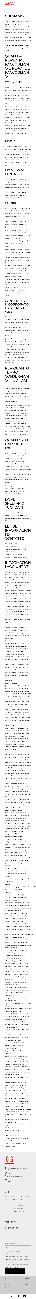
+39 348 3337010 (14, 1176)
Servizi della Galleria (15, 1211)
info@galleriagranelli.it (13, 197)
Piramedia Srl (11, 1291)
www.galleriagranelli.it (13, 24)
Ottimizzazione (21, 1285)
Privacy (16, 1267)
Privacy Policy (10, 1146)
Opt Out (13, 1127)
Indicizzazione (15, 1288)
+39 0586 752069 (17, 554)
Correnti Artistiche (14, 1208)
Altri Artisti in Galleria (17, 1205)
